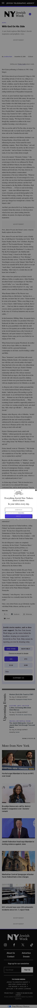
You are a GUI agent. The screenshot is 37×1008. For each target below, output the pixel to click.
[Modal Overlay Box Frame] (18, 504)
